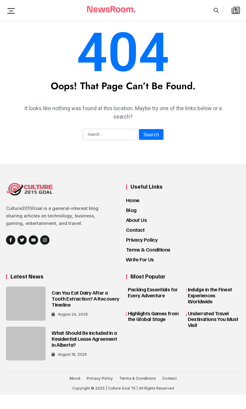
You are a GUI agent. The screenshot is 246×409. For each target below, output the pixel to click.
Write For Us (140, 259)
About (75, 378)
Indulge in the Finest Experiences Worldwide (210, 295)
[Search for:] (110, 134)
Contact (135, 229)
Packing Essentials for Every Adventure (153, 292)
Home (132, 200)
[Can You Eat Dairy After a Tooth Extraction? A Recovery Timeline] (26, 303)
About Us (136, 219)
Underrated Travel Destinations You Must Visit (213, 319)
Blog (131, 210)
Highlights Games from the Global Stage (153, 316)
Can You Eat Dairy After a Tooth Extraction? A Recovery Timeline (85, 298)
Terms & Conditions (148, 249)
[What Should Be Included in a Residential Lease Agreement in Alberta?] (26, 343)
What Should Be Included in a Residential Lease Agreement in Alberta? (84, 338)
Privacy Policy (142, 239)
